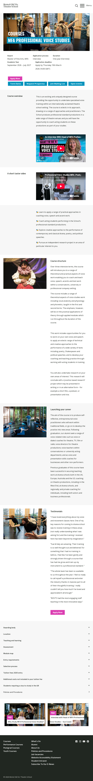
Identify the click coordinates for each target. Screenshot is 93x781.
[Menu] (82, 5)
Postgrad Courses (11, 747)
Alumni (34, 744)
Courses (7, 741)
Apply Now (15, 78)
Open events (76, 83)
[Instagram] (80, 741)
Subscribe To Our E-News (42, 764)
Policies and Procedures (12, 692)
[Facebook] (76, 741)
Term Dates (15, 83)
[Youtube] (84, 741)
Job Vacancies (37, 754)
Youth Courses (10, 751)
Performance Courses (13, 744)
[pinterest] (88, 741)
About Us (35, 747)
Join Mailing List (57, 83)
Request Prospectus (36, 83)
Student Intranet (39, 760)
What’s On (36, 741)
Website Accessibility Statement (46, 757)
